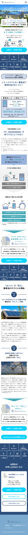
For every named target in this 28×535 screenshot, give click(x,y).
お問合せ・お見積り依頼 (14, 50)
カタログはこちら (14, 503)
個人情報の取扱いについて (20, 525)
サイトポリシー (9, 528)
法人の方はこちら (14, 497)
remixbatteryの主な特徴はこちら (14, 437)
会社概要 (7, 525)
